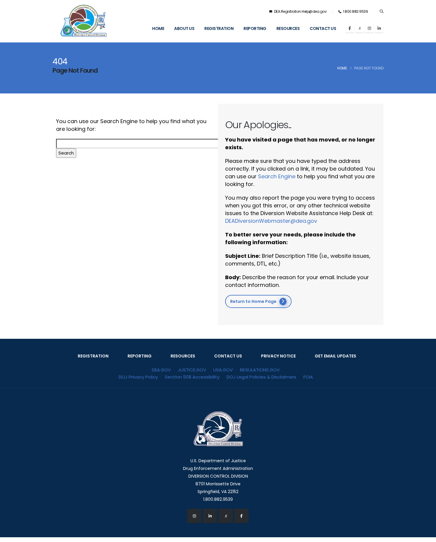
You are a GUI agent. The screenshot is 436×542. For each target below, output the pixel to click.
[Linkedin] (379, 28)
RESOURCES (183, 356)
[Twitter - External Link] (226, 516)
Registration (218, 28)
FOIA (308, 377)
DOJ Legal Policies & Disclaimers (261, 377)
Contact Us (323, 28)
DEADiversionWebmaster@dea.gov (271, 221)
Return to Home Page (253, 301)
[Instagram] (369, 28)
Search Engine (276, 176)
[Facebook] (350, 28)
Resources (288, 28)
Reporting (255, 28)
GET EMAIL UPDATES (335, 356)
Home (158, 28)
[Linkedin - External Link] (210, 516)
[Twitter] (359, 28)
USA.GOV (223, 370)
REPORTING (140, 356)
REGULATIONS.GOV (260, 370)
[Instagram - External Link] (194, 516)
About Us (184, 28)
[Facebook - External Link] (241, 516)
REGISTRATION (93, 356)
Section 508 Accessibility (192, 377)
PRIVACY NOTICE (278, 356)
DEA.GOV (161, 370)
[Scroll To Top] (425, 535)
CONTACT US (228, 356)
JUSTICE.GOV (192, 370)
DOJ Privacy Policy (138, 377)
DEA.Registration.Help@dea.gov (300, 11)
